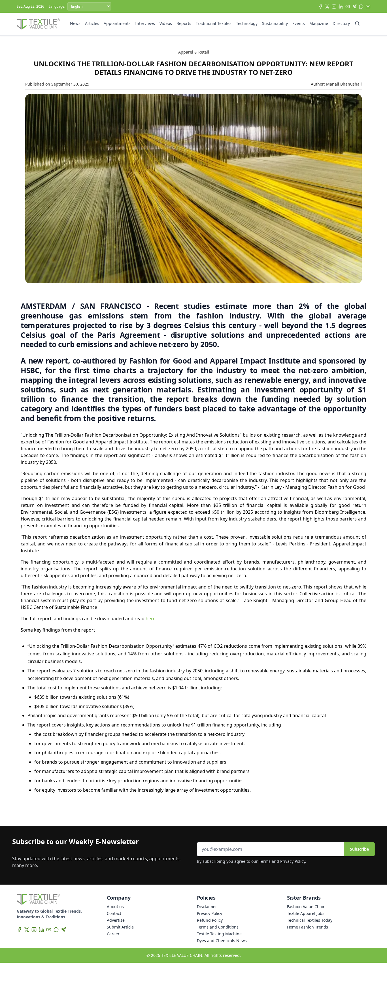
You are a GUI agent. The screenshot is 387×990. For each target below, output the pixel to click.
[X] (327, 6)
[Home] (38, 24)
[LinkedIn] (341, 6)
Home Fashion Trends (307, 927)
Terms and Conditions (218, 927)
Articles (92, 23)
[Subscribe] (368, 6)
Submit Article (120, 927)
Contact (114, 913)
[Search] (357, 23)
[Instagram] (334, 6)
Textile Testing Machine (219, 933)
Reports (184, 23)
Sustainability (275, 23)
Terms (265, 861)
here (151, 618)
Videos (166, 23)
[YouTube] (347, 6)
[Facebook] (320, 6)
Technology (247, 23)
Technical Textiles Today (309, 920)
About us (115, 906)
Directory (341, 23)
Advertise (116, 920)
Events (298, 23)
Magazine (318, 23)
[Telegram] (354, 6)
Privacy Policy (292, 861)
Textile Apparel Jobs (305, 913)
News (75, 23)
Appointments (117, 23)
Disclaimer (207, 906)
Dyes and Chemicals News (222, 940)
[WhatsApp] (361, 6)
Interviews (145, 23)
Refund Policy (210, 920)
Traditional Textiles (213, 23)
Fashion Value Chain (306, 906)
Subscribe (359, 849)
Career (113, 933)
